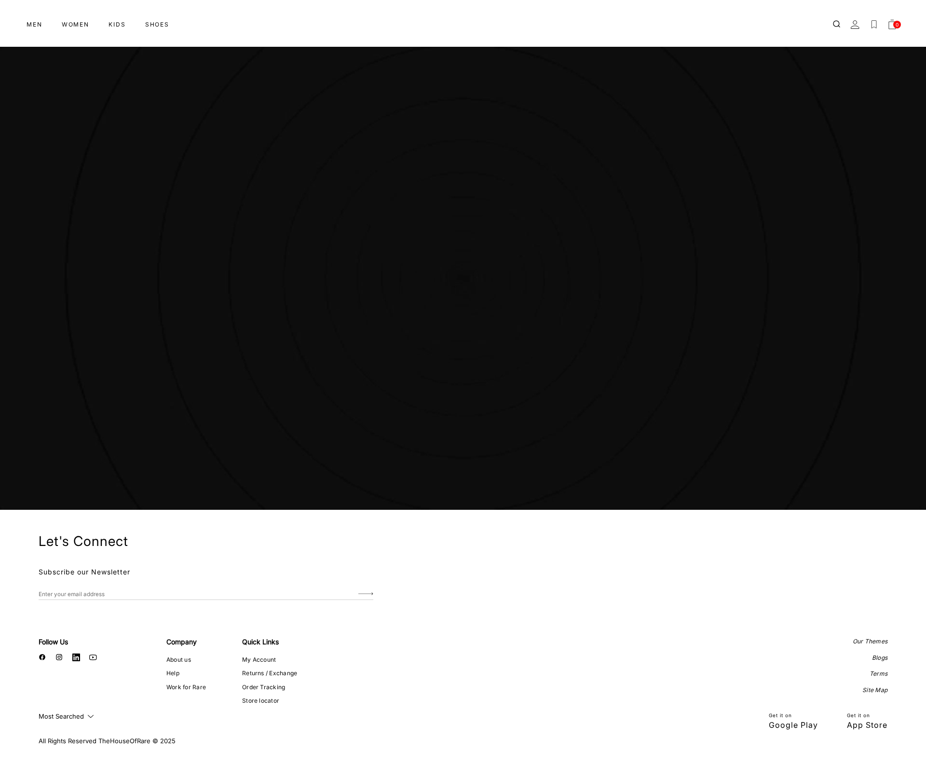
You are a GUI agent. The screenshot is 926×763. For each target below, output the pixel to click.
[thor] (463, 20)
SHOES (157, 24)
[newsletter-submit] (365, 594)
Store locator (260, 700)
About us (178, 659)
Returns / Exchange (269, 673)
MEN (34, 24)
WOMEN (75, 24)
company (181, 642)
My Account (259, 659)
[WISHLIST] (874, 24)
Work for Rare (186, 687)
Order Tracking (263, 687)
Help (172, 673)
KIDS (117, 24)
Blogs (879, 657)
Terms (878, 673)
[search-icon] (837, 24)
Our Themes (870, 641)
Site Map (874, 690)
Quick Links (260, 642)
